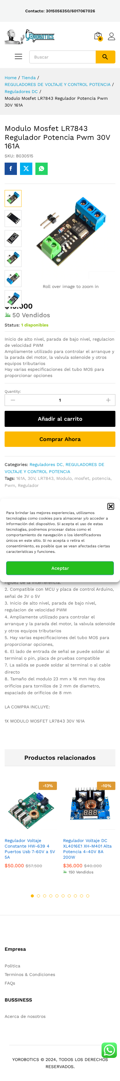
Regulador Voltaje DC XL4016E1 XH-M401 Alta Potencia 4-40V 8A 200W (87, 849)
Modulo (64, 478)
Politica (12, 965)
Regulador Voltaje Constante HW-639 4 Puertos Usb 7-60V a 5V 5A (30, 849)
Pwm (10, 485)
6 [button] (63, 895)
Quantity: (13, 391)
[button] (111, 506)
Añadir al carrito (60, 418)
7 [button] (69, 895)
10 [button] (87, 895)
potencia (101, 478)
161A (20, 478)
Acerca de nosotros (25, 1016)
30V (31, 478)
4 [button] (50, 895)
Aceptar (60, 568)
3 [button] (44, 895)
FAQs (10, 983)
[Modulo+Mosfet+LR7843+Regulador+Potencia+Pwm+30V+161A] (26, 169)
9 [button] (81, 895)
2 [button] (38, 895)
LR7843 (46, 478)
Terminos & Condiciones (30, 974)
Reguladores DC (46, 464)
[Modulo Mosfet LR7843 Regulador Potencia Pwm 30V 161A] (11, 169)
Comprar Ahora (60, 439)
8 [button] (75, 895)
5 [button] (56, 895)
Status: (12, 324)
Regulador (28, 485)
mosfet (81, 478)
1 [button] (32, 895)
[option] (31, 829)
